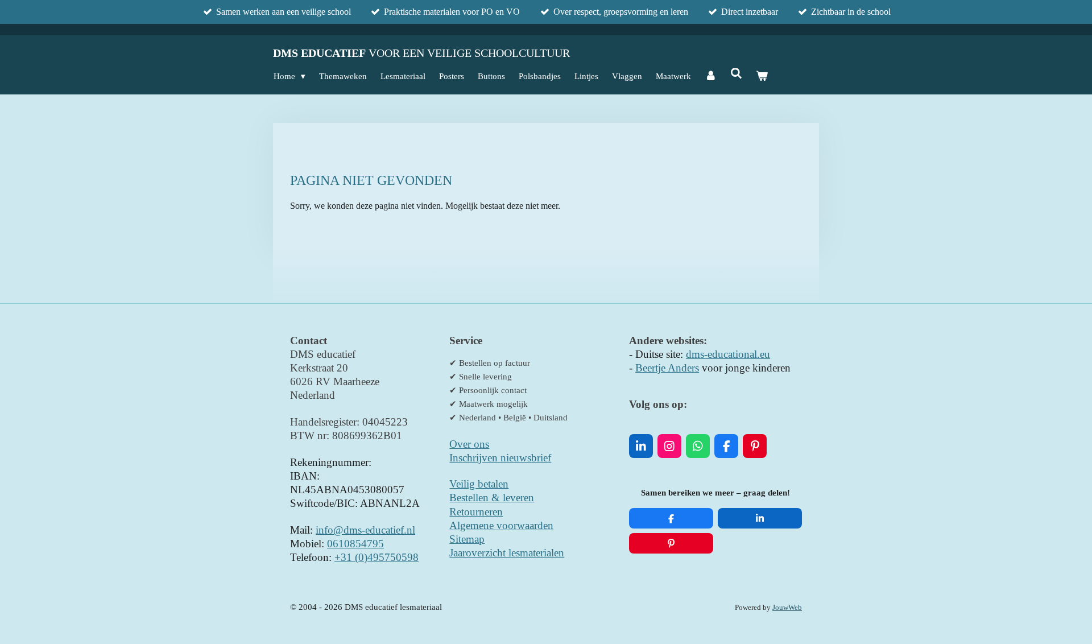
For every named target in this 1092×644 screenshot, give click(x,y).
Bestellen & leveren (491, 497)
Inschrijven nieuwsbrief (500, 458)
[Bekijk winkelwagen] (762, 76)
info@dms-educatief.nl (365, 530)
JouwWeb (787, 608)
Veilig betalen (478, 484)
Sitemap (467, 539)
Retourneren (476, 512)
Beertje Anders (667, 368)
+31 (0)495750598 (376, 557)
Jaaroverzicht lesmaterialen (506, 553)
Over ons (469, 444)
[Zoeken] (736, 74)
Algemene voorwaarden (501, 525)
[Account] (710, 76)
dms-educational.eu (728, 354)
